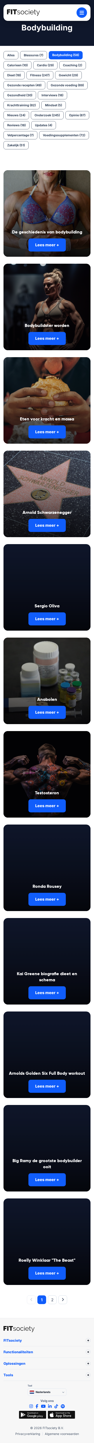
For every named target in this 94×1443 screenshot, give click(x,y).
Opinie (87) (77, 115)
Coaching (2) (72, 65)
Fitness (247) (40, 75)
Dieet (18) (14, 75)
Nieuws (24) (16, 115)
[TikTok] (56, 1406)
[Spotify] (63, 1406)
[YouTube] (43, 1406)
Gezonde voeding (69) (67, 85)
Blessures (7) (33, 55)
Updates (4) (43, 125)
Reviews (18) (16, 125)
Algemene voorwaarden (62, 1434)
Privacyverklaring (27, 1434)
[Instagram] (31, 1406)
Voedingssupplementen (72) (64, 135)
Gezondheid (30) (19, 95)
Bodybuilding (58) (65, 55)
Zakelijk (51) (16, 145)
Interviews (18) (52, 95)
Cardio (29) (45, 65)
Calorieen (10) (17, 65)
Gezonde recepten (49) (24, 85)
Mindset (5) (53, 105)
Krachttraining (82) (21, 105)
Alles (11, 55)
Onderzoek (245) (47, 115)
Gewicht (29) (68, 75)
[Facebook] (37, 1406)
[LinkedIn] (50, 1406)
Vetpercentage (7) (20, 135)
